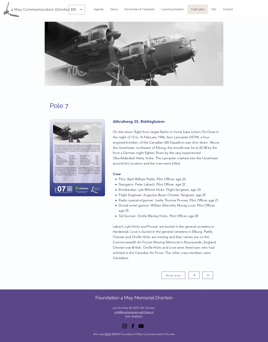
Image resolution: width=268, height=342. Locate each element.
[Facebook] (133, 326)
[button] (214, 9)
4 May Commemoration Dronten (40, 9)
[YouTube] (141, 326)
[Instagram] (124, 326)
